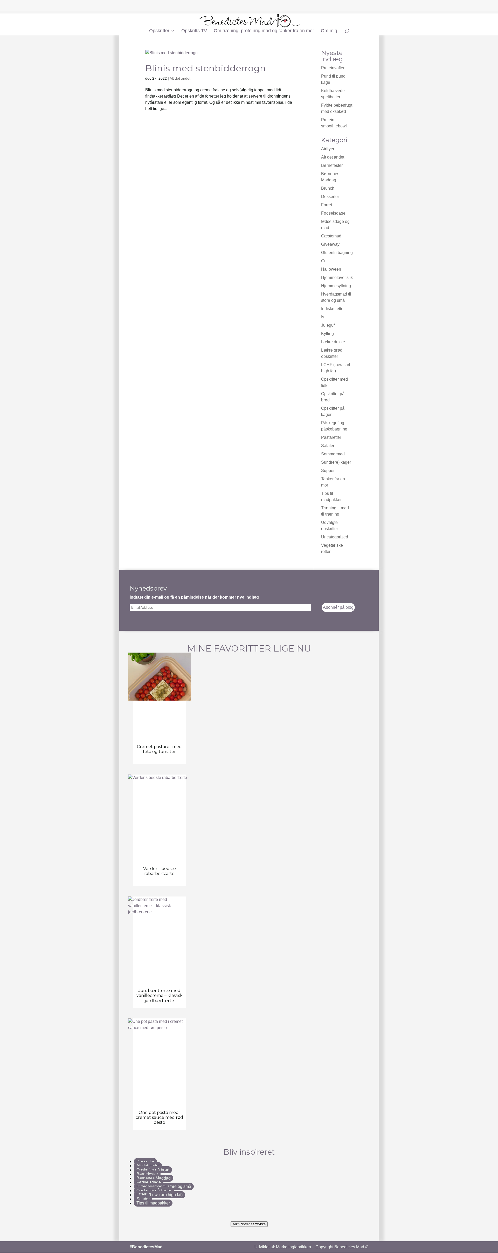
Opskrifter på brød (152, 1170)
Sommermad (333, 454)
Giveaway (330, 244)
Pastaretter (331, 437)
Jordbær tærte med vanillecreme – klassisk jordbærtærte (159, 995)
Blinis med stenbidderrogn (205, 68)
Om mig (329, 31)
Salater (327, 445)
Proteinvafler (332, 68)
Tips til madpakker (153, 1203)
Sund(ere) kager (336, 462)
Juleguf (328, 325)
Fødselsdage (333, 213)
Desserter (330, 196)
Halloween (331, 269)
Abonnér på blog (338, 607)
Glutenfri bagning (337, 252)
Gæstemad (331, 236)
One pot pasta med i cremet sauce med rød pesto (159, 1117)
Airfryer (327, 149)
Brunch (327, 188)
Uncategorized (334, 537)
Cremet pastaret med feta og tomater (159, 749)
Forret (326, 205)
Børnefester (332, 165)
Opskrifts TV (194, 31)
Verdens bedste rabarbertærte (159, 871)
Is (322, 317)
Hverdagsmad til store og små (163, 1186)
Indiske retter (333, 308)
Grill (325, 261)
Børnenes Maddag (153, 1178)
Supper (328, 470)
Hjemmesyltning (336, 286)
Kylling (327, 333)
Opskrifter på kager (153, 1190)
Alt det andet (180, 78)
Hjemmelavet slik (337, 277)
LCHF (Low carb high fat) (159, 1195)
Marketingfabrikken (293, 1247)
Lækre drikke (333, 342)
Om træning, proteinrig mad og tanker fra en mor (264, 31)
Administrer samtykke (249, 1224)
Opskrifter (159, 31)
